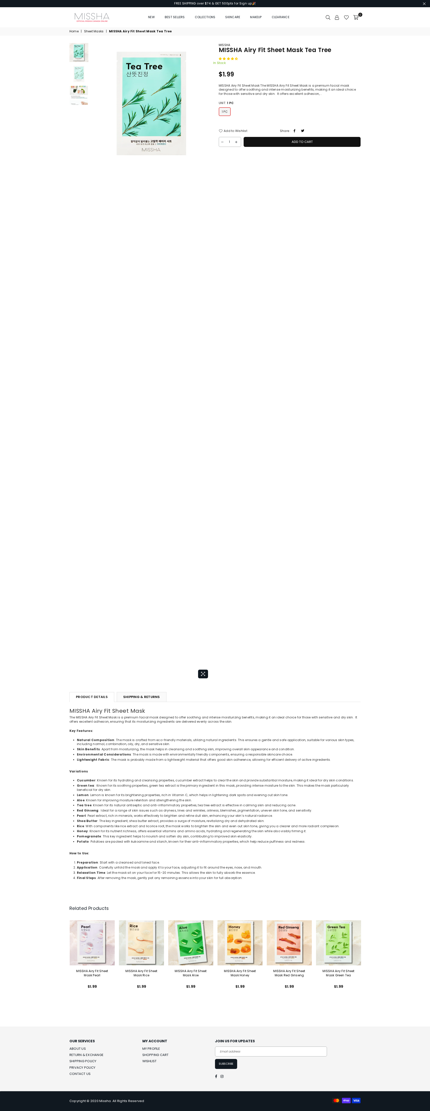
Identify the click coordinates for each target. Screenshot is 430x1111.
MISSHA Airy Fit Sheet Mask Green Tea (338, 973)
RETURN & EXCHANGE (86, 1055)
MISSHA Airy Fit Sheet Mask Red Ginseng (289, 973)
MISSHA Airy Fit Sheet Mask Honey (240, 973)
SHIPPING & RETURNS (141, 697)
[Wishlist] (346, 17)
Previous (95, 361)
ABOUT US (77, 1048)
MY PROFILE (151, 1048)
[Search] (327, 17)
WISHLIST (149, 1061)
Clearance (280, 17)
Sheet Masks (94, 31)
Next (207, 361)
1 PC (225, 112)
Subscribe (226, 1064)
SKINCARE (232, 17)
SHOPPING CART (155, 1055)
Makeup (256, 17)
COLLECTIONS (205, 17)
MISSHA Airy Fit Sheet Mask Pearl (92, 973)
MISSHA (224, 45)
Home (74, 31)
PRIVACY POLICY (82, 1067)
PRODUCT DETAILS (92, 697)
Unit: (226, 103)
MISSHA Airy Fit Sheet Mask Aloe (191, 973)
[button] (229, 59)
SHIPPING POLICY (83, 1061)
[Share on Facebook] (295, 131)
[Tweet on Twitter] (303, 131)
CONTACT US (80, 1073)
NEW (151, 17)
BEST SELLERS (175, 17)
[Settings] (337, 17)
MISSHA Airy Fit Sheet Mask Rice (141, 973)
